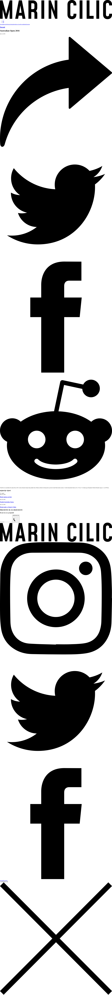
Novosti (21, 24)
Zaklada (12, 24)
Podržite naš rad (17, 24)
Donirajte (28, 24)
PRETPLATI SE (16, 515)
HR (3, 22)
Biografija (5, 24)
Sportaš (1, 24)
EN (3, 21)
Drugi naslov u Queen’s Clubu (8, 507)
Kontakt (1, 880)
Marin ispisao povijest (6, 497)
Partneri (8, 24)
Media (24, 24)
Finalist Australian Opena (7, 502)
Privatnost (5, 880)
